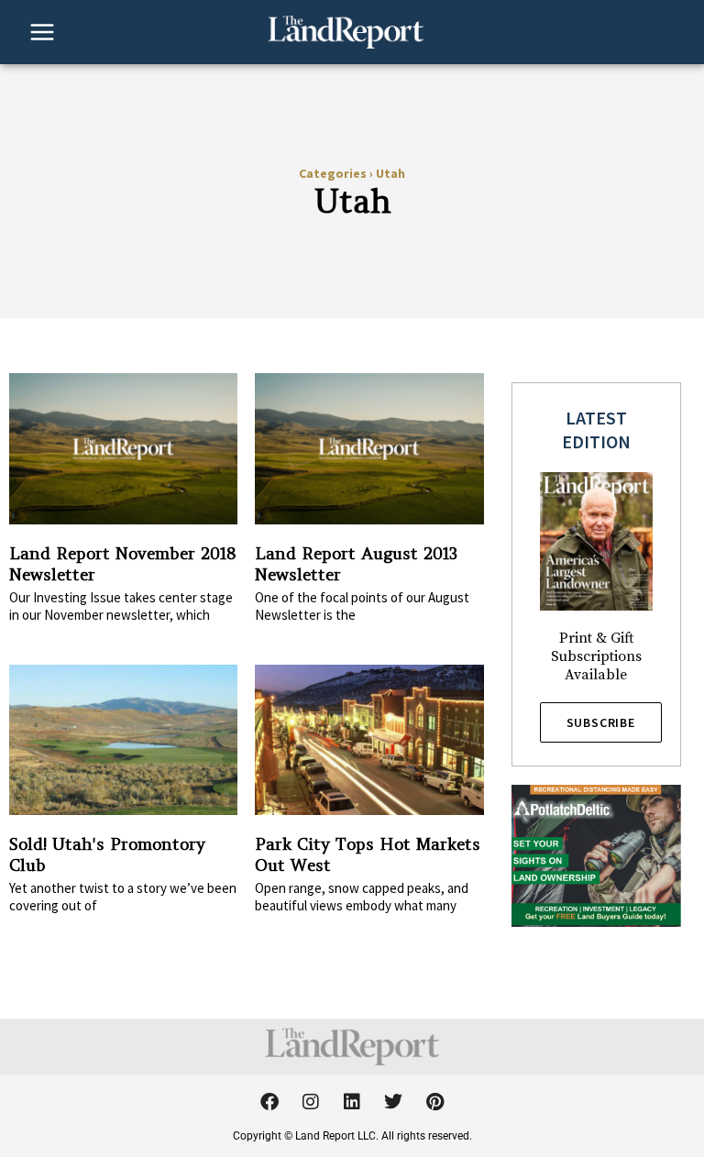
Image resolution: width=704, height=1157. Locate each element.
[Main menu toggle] (42, 32)
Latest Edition (596, 429)
